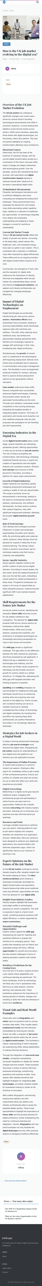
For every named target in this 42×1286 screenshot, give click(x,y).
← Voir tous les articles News (14, 1181)
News (12, 10)
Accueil (5, 10)
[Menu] (37, 2)
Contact (5, 1272)
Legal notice (6, 1268)
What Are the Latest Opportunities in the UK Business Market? (21, 1217)
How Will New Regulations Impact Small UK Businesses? (21, 1210)
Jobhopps (7, 1237)
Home (4, 1256)
